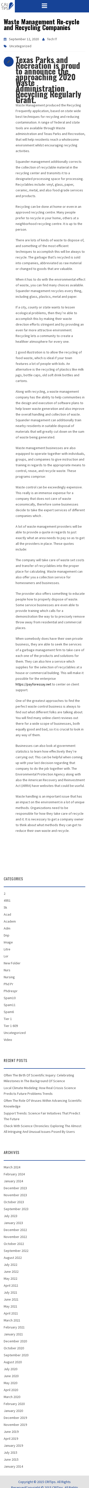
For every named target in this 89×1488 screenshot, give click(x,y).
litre (7, 949)
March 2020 (12, 1397)
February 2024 (14, 1174)
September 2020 (16, 1355)
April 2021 (11, 1313)
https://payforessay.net (33, 684)
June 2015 (11, 1459)
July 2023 (10, 1216)
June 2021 (11, 1299)
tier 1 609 (11, 1025)
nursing (9, 977)
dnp (6, 935)
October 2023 (14, 1202)
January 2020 (13, 1410)
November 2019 (15, 1424)
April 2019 (11, 1438)
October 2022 (14, 1243)
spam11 (10, 1005)
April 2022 (11, 1285)
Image (8, 942)
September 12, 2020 (24, 39)
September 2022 (16, 1250)
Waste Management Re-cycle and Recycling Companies (41, 24)
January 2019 (13, 1445)
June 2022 (11, 1271)
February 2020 (14, 1404)
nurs (7, 970)
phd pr (8, 984)
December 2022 (15, 1230)
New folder (12, 963)
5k (5, 907)
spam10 (10, 998)
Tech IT (52, 39)
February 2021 (14, 1327)
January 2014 (13, 1466)
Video (8, 1039)
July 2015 (10, 1452)
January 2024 (13, 1181)
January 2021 (13, 1334)
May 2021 (10, 1306)
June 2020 (11, 1376)
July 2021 (10, 1292)
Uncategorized (20, 46)
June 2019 (11, 1431)
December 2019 (15, 1417)
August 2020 (13, 1362)
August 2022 (13, 1257)
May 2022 (10, 1278)
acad (7, 914)
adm (7, 928)
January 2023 (13, 1223)
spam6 (9, 1012)
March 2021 (12, 1320)
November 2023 (15, 1195)
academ (10, 921)
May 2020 (10, 1383)
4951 (7, 900)
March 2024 (12, 1167)
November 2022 (15, 1236)
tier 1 (8, 1019)
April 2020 (11, 1390)
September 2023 (16, 1209)
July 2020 (10, 1369)
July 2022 (10, 1264)
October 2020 (14, 1348)
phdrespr (11, 991)
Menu (44, 6)
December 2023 (15, 1188)
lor (6, 956)
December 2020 (15, 1341)
